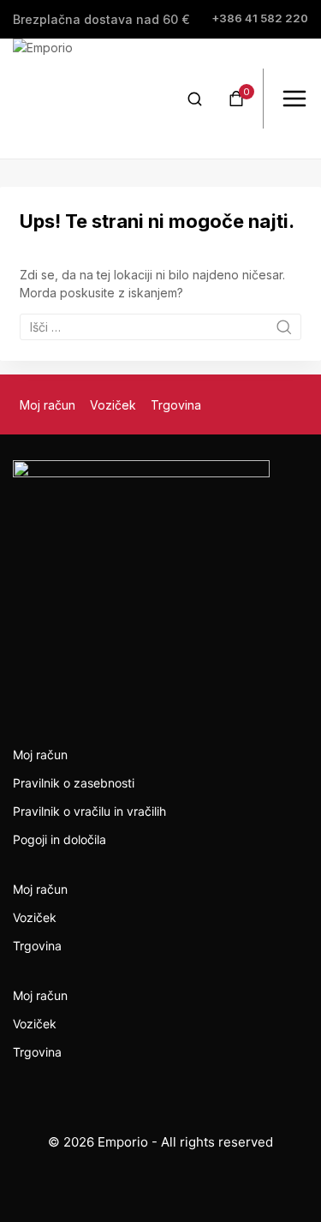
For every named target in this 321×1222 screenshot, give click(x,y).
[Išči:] (160, 327)
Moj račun (47, 405)
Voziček (113, 405)
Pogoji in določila (59, 839)
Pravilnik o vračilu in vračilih (89, 811)
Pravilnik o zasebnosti (73, 783)
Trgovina (176, 405)
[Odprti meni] (294, 98)
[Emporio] (73, 99)
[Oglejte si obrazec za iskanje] (195, 99)
